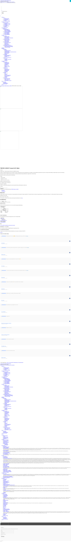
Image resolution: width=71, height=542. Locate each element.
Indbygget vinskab (7, 18)
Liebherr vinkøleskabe (5, 378)
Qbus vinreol (6, 43)
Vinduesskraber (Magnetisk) (8, 80)
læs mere (28, 247)
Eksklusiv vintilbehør (7, 66)
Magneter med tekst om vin (8, 57)
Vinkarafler (6, 76)
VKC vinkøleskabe (7, 32)
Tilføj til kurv (2, 188)
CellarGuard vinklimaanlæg (6, 474)
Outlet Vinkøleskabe (5, 83)
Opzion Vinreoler (7, 41)
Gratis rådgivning (5, 441)
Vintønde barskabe (7, 51)
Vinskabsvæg (6, 376)
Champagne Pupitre (7, 36)
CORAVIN (6, 64)
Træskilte (4, 487)
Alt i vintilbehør (5, 494)
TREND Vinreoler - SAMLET (8, 85)
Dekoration (3, 48)
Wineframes (6, 60)
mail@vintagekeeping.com (3, 220)
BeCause (1, 232)
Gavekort (4, 501)
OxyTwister (6, 71)
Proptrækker (4, 72)
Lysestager (6, 56)
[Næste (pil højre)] (1, 541)
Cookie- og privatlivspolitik (10, 362)
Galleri (2, 84)
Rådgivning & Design (7, 370)
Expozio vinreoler (7, 38)
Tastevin (6, 74)
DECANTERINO (7, 65)
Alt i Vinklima (5, 473)
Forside (1, 85)
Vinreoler (3, 85)
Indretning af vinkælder (7, 24)
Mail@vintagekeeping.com (8, 0)
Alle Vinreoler (5, 456)
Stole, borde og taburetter (8, 50)
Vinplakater (6, 58)
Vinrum (3, 366)
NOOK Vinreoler (7, 40)
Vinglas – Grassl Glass (7, 79)
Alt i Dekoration (5, 54)
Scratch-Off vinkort (7, 52)
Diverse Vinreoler (7, 386)
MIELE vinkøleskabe (5, 448)
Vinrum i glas (4, 20)
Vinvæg (4, 436)
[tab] (36, 190)
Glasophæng (6, 68)
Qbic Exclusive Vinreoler (8, 42)
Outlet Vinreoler (5, 517)
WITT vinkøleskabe (7, 382)
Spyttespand (4, 507)
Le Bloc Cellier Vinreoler (6, 39)
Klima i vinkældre (5, 374)
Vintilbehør (3, 61)
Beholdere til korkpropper (8, 55)
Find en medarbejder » (3, 222)
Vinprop (6, 77)
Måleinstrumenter (7, 70)
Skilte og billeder (7, 53)
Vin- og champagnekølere (8, 75)
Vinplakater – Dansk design (8, 59)
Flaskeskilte (6, 67)
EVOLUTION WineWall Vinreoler (7, 458)
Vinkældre (3, 439)
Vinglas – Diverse (5, 510)
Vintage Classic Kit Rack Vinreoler (9, 46)
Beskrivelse (3, 190)
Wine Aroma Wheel (5, 515)
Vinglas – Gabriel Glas (7, 78)
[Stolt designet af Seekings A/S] (23, 362)
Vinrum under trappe (5, 368)
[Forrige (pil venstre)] (0, 541)
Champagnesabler (7, 62)
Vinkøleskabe (3, 445)
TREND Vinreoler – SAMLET (7, 45)
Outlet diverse (5, 82)
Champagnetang (5, 496)
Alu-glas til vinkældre (5, 22)
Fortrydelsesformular (20, 362)
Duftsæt (4, 499)
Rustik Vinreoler (7, 44)
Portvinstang (4, 505)
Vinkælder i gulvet (5, 443)
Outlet (2, 81)
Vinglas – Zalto (5, 513)
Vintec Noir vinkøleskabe (8, 380)
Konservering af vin (7, 69)
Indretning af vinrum (5, 437)
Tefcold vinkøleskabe (7, 34)
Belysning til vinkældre (7, 372)
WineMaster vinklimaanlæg (6, 477)
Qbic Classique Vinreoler (6, 466)
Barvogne (4, 480)
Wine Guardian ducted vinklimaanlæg (7, 476)
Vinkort (4, 488)
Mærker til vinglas (5, 503)
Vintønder (4, 492)
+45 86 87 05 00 (2, 0)
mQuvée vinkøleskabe (7, 30)
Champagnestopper (7, 63)
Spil (5, 73)
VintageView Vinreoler (7, 47)
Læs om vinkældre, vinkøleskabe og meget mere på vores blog (7, 225)
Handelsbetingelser (15, 362)
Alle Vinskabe (5, 28)
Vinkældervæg (5, 26)
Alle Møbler (4, 49)
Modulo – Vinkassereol (6, 464)
